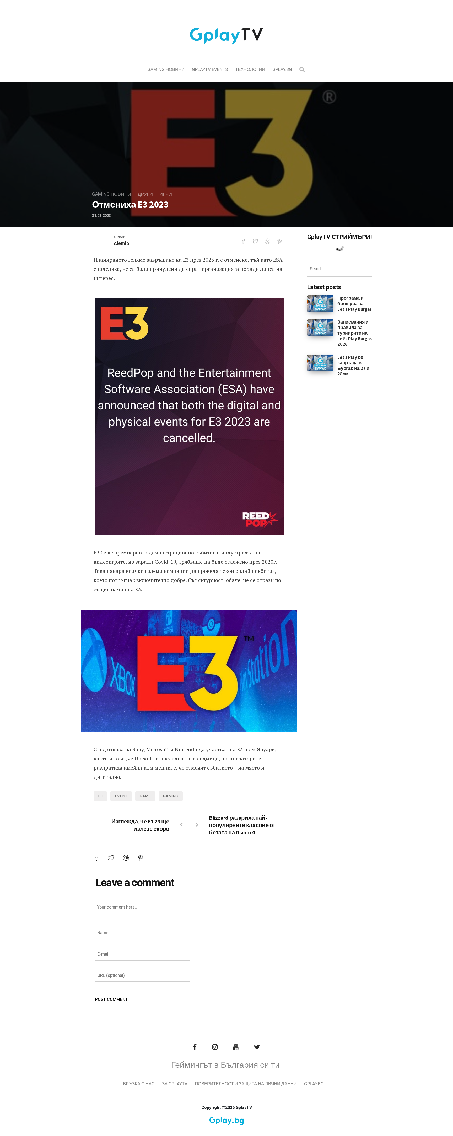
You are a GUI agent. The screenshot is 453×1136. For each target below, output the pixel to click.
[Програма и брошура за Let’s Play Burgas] (320, 303)
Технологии (250, 69)
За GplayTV (174, 1084)
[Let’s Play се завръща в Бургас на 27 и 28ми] (320, 362)
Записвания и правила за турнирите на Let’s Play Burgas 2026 (354, 333)
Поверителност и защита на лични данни (246, 1084)
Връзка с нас (139, 1084)
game (145, 796)
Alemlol (122, 243)
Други (145, 194)
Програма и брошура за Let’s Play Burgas (354, 303)
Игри (165, 194)
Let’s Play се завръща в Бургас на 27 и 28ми (353, 365)
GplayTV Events (210, 69)
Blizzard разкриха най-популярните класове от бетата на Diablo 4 (242, 825)
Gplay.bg (282, 69)
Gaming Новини (166, 69)
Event (121, 796)
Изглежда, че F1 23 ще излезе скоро (140, 825)
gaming (170, 796)
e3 (100, 796)
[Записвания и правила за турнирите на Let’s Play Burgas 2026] (320, 327)
